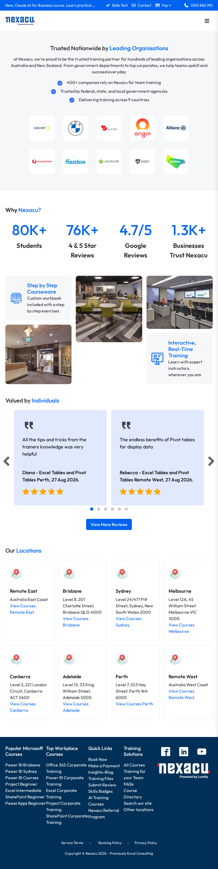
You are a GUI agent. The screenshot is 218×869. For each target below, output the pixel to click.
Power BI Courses (22, 777)
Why (23, 210)
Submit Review (102, 784)
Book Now (97, 759)
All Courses (134, 765)
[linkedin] (183, 752)
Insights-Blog (100, 772)
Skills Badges (100, 791)
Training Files (100, 778)
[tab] (91, 509)
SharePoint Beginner (25, 796)
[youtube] (201, 752)
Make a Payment (104, 765)
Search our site (138, 803)
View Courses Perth (134, 703)
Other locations (138, 809)
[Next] (212, 462)
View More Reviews (109, 524)
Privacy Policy (146, 843)
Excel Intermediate (23, 790)
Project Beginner (21, 784)
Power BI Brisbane (22, 765)
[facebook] (165, 752)
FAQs (129, 784)
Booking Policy (110, 843)
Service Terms (72, 843)
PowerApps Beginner (25, 803)
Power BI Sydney (21, 771)
